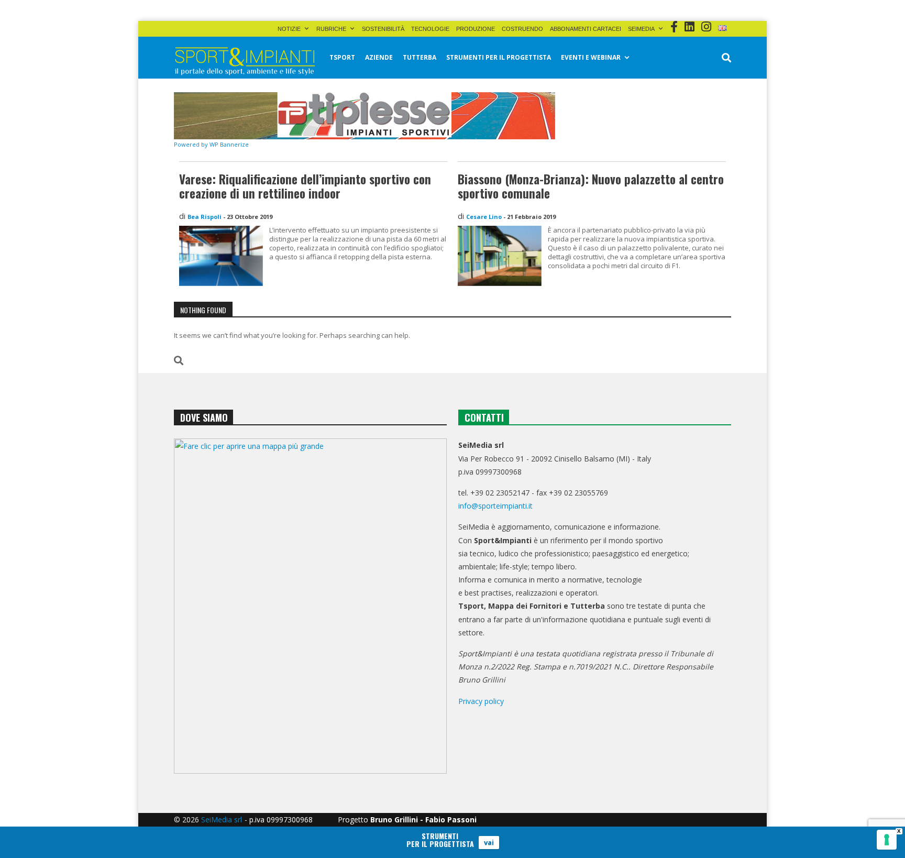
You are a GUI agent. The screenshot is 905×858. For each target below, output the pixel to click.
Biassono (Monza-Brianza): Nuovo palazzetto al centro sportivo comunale (591, 186)
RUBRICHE (331, 29)
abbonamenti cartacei (585, 29)
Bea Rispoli (204, 217)
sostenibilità (383, 29)
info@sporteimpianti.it (495, 506)
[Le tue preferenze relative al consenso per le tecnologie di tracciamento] (887, 840)
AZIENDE (379, 57)
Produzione (475, 29)
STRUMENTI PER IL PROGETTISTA (498, 57)
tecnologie (430, 29)
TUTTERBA (419, 57)
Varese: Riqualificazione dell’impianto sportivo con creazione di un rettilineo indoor (305, 186)
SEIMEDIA (641, 29)
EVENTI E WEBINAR (591, 57)
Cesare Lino (484, 217)
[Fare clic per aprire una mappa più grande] (310, 606)
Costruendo (522, 29)
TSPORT (342, 57)
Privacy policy (481, 701)
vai (489, 842)
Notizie (289, 29)
